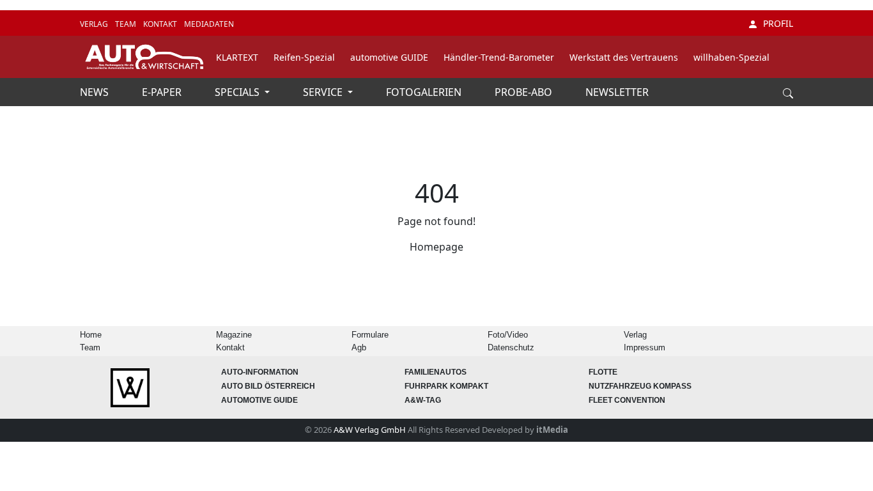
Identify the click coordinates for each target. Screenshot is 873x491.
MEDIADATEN (209, 24)
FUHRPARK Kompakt (446, 386)
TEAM (126, 24)
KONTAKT (161, 24)
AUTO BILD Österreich (268, 386)
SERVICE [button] (324, 92)
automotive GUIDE (389, 57)
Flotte (603, 372)
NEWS (95, 92)
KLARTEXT (237, 57)
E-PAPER (163, 92)
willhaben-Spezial (731, 57)
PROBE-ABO (525, 92)
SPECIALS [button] (238, 92)
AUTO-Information (259, 372)
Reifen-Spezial (304, 57)
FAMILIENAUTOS (436, 372)
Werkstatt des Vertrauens (623, 57)
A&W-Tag (423, 400)
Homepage (436, 247)
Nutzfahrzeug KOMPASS (640, 386)
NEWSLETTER (617, 92)
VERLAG (95, 24)
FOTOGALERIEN (425, 92)
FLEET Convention (627, 400)
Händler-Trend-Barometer (499, 57)
